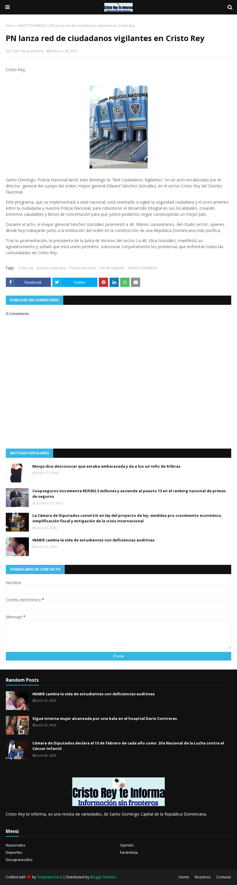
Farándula (129, 852)
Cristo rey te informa (27, 51)
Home (184, 877)
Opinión (127, 845)
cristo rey (25, 268)
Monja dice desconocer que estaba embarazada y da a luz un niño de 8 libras (106, 466)
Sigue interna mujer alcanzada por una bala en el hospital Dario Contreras (104, 718)
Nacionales (15, 845)
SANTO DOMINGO (32, 25)
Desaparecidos (19, 859)
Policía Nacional (82, 268)
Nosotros (202, 877)
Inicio (10, 25)
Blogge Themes (103, 877)
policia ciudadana (51, 268)
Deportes (14, 852)
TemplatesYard (49, 877)
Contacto (223, 877)
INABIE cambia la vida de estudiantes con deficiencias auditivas (93, 540)
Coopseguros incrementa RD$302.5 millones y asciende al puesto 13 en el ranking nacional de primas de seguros (129, 493)
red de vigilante (111, 268)
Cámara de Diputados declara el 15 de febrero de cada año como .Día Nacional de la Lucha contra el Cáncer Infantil (128, 745)
